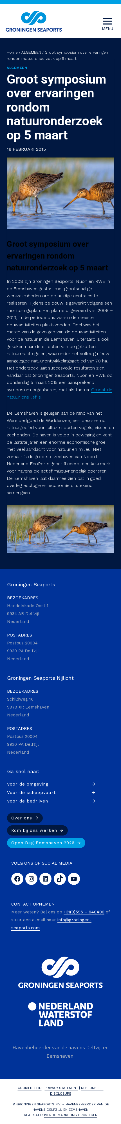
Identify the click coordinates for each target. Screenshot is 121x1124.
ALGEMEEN (17, 68)
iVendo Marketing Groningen (70, 1115)
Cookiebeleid (30, 1088)
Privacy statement (61, 1088)
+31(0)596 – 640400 (84, 912)
